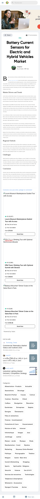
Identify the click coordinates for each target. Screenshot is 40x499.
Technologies (8, 350)
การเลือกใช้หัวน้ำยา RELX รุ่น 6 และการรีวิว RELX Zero (15, 359)
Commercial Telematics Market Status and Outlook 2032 (15, 347)
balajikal (19, 67)
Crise (5, 363)
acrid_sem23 (9, 368)
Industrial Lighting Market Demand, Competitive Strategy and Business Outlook (15, 373)
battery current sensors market (13, 80)
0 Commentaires (32, 35)
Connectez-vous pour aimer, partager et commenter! (17, 190)
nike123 (8, 355)
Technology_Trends (11, 342)
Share (8, 35)
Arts (20, 38)
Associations (7, 375)
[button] (31, 497)
